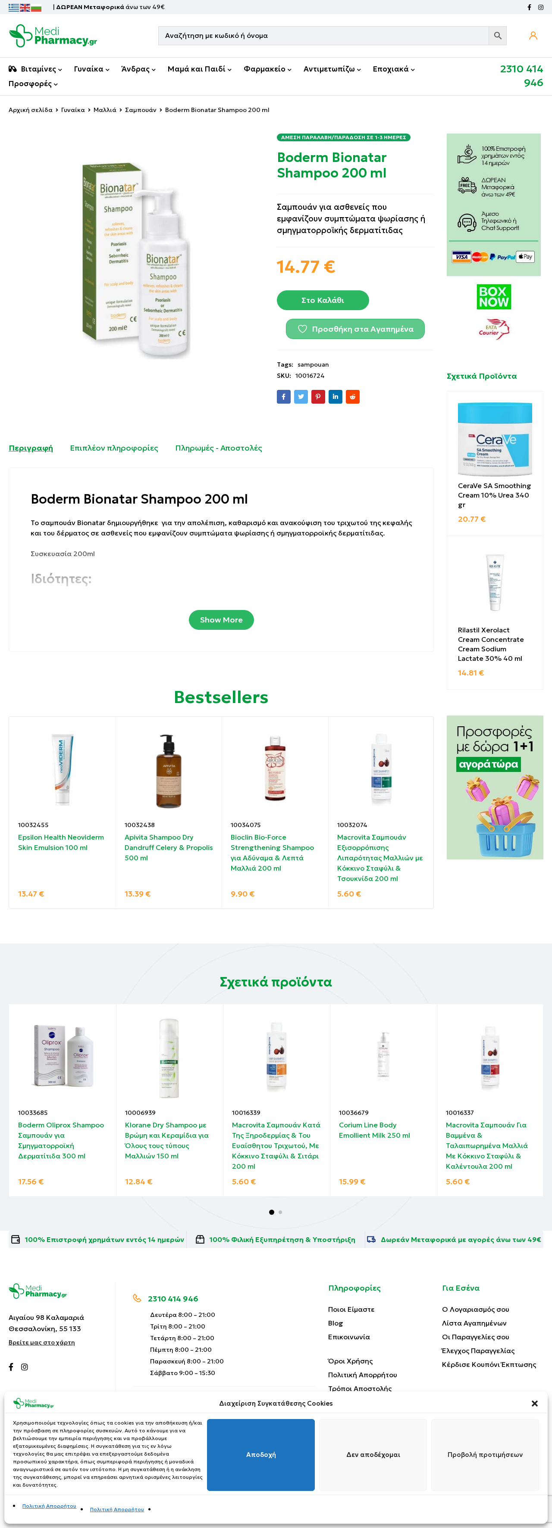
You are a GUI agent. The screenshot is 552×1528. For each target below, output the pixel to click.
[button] (534, 1403)
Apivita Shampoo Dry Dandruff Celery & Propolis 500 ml (169, 847)
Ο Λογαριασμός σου (475, 1309)
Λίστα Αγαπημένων (474, 1323)
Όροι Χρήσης (350, 1361)
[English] (25, 7)
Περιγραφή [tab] (31, 448)
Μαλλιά (105, 110)
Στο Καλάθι (322, 300)
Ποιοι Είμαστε (351, 1309)
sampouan (313, 364)
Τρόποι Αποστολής (360, 1388)
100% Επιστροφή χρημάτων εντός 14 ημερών (104, 1239)
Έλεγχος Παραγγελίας (478, 1350)
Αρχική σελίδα (31, 110)
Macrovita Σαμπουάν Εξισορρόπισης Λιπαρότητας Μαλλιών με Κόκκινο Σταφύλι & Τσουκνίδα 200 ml (380, 858)
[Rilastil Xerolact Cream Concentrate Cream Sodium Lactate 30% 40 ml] (495, 584)
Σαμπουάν (141, 110)
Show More (221, 620)
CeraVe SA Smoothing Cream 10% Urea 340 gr (494, 495)
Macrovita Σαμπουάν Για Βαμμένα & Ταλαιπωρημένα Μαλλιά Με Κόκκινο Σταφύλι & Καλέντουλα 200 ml (487, 1145)
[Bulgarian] (36, 7)
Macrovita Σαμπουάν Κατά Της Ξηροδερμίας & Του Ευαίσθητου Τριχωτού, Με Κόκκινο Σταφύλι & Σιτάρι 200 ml (276, 1145)
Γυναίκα (73, 110)
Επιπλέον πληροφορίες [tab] (114, 448)
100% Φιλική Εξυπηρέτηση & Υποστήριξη (282, 1239)
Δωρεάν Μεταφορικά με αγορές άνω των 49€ (461, 1239)
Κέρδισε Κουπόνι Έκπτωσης (489, 1364)
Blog (335, 1323)
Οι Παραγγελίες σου (475, 1336)
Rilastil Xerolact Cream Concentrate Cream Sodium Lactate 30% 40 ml (491, 644)
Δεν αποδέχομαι (373, 1455)
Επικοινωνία (349, 1336)
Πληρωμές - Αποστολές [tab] (218, 448)
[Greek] (14, 7)
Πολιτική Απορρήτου (49, 1506)
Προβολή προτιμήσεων (485, 1455)
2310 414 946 (173, 1299)
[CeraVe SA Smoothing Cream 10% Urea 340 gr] (495, 439)
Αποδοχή (261, 1455)
